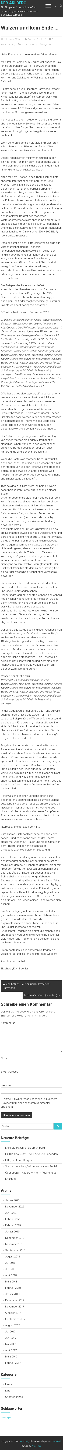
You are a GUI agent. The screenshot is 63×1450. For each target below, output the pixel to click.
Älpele (42, 44)
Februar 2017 (13, 1362)
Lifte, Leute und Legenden (20, 1160)
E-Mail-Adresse (9, 1071)
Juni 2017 (10, 1337)
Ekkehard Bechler (35, 39)
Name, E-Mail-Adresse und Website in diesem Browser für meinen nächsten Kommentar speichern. (29, 1102)
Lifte (7, 1390)
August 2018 (12, 1256)
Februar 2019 (13, 1225)
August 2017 (12, 1325)
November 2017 (14, 1306)
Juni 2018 (10, 1269)
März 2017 (11, 1356)
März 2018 (11, 1281)
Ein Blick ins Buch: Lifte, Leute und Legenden (31, 1154)
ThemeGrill (56, 1441)
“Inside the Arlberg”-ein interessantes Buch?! (31, 1166)
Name (4, 1058)
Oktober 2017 (13, 1312)
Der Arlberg (13, 3)
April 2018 (11, 1275)
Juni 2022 (10, 1212)
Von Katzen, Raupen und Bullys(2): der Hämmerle (26, 986)
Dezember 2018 (14, 1237)
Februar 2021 (13, 1219)
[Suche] (58, 1126)
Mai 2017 (10, 1344)
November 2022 (14, 1206)
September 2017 (15, 1319)
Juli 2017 (10, 1331)
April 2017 (11, 1350)
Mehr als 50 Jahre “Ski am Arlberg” (25, 1147)
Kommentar (9, 1022)
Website (6, 1085)
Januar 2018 (12, 1294)
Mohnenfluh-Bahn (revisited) (42, 995)
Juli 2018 (10, 1262)
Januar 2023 (12, 1200)
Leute (8, 1384)
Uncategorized (28, 44)
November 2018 (14, 1244)
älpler (48, 44)
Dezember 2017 (14, 1300)
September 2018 (15, 1250)
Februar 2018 (13, 1287)
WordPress (36, 1446)
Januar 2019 (12, 1231)
